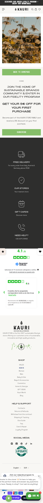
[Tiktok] (26, 443)
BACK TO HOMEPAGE (21, 72)
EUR (25, 468)
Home (21, 81)
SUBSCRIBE (21, 132)
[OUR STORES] (21, 185)
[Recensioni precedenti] (4, 293)
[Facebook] (16, 443)
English (16, 468)
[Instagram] (11, 443)
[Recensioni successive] (39, 293)
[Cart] (36, 9)
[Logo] (21, 9)
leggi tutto (12, 295)
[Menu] (3, 9)
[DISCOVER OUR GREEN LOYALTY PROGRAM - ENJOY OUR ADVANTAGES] (21, 3)
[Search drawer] (32, 9)
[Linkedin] (31, 443)
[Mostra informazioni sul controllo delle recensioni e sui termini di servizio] (38, 270)
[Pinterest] (21, 443)
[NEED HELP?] (21, 232)
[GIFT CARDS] (21, 208)
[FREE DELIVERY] (21, 160)
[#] (21, 40)
